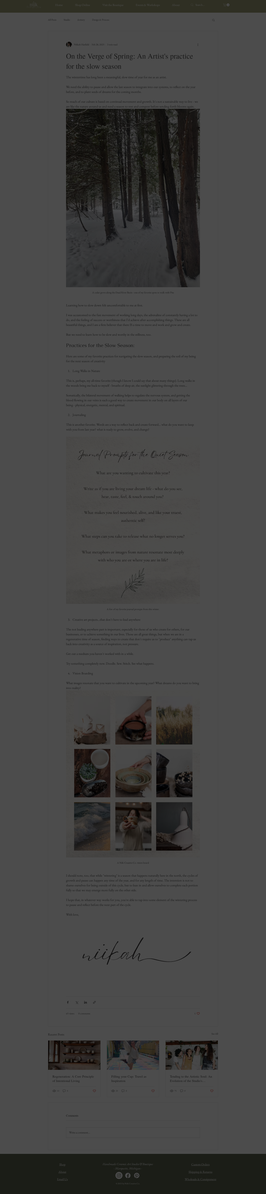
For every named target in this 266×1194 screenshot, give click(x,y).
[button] (184, 564)
